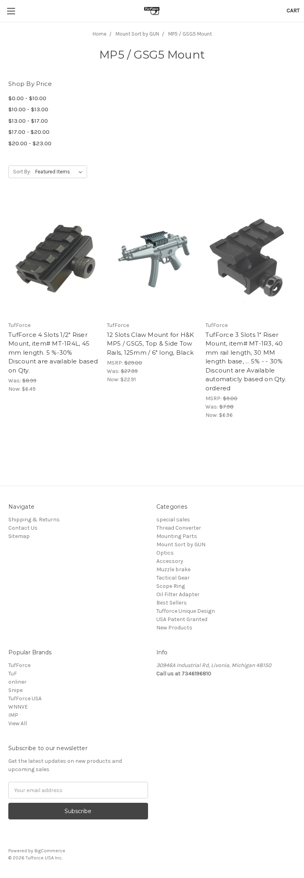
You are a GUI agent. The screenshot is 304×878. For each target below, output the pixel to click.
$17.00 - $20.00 (28, 131)
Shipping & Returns (34, 519)
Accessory (169, 561)
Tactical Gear (173, 577)
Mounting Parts (176, 536)
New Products (174, 627)
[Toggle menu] (11, 11)
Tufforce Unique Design (185, 611)
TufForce (19, 665)
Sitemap (19, 536)
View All (17, 723)
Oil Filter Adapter (178, 594)
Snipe (15, 690)
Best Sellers (171, 602)
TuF (12, 673)
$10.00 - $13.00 (28, 109)
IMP (13, 715)
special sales (173, 519)
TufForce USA (25, 698)
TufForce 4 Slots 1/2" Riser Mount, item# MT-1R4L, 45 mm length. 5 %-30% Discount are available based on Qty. (53, 352)
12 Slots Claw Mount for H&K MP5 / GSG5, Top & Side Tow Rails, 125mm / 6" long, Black (150, 343)
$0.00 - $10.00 (27, 98)
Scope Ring (170, 586)
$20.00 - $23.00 (29, 143)
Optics (165, 552)
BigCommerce (49, 850)
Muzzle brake (173, 569)
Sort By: (22, 172)
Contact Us (23, 528)
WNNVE (18, 706)
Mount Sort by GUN (180, 544)
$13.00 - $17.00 (28, 120)
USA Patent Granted (181, 619)
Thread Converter (178, 528)
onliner (17, 681)
